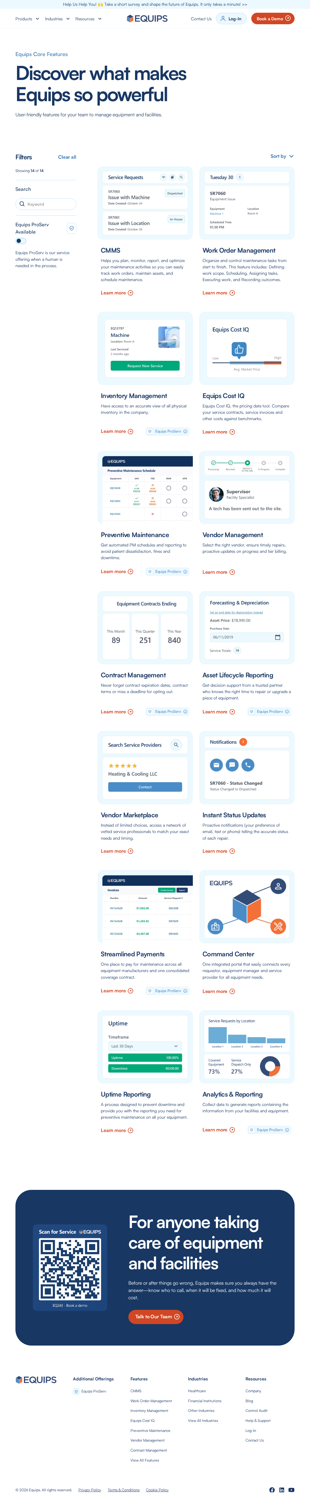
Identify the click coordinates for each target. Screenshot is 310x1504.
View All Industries (203, 1420)
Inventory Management (149, 1410)
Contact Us (201, 18)
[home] (147, 18)
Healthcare (197, 1391)
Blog (249, 1401)
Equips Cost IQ (142, 1420)
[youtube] (291, 1490)
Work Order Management (151, 1401)
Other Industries (201, 1410)
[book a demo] (70, 1267)
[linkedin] (282, 1490)
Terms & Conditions (124, 1490)
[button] (28, 18)
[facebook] (272, 1490)
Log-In (251, 1430)
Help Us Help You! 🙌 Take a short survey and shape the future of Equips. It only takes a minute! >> (155, 4)
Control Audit (257, 1410)
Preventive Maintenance (150, 1430)
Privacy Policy (89, 1490)
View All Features (144, 1460)
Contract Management (148, 1450)
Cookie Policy (157, 1490)
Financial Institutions (204, 1401)
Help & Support (258, 1420)
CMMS (135, 1391)
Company (253, 1391)
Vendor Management (147, 1440)
